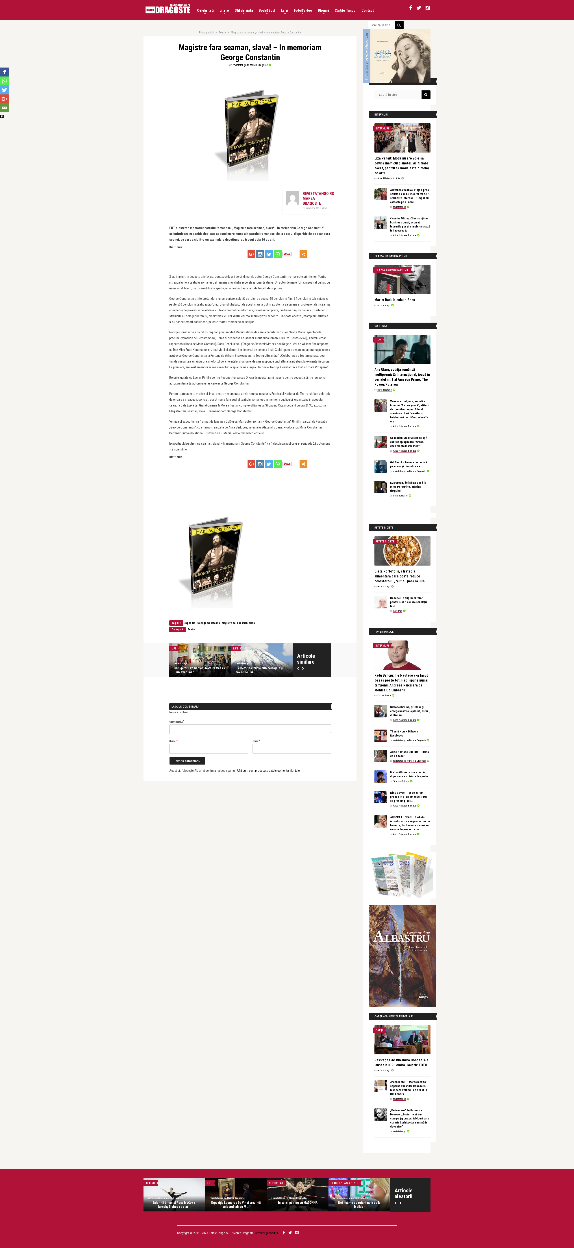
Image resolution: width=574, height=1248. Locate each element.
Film (378, 339)
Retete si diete (385, 541)
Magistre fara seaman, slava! (238, 623)
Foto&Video (303, 10)
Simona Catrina (401, 781)
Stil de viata (244, 10)
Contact (367, 10)
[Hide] (2, 116)
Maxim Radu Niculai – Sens (394, 300)
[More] (303, 254)
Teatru (222, 32)
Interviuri (382, 128)
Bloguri (323, 10)
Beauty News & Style (344, 1183)
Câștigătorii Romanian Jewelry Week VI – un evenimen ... (200, 670)
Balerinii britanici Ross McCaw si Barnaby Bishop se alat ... (174, 1205)
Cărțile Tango (345, 10)
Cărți (379, 1030)
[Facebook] (4, 72)
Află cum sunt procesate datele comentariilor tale (268, 770)
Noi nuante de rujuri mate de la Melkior (359, 1205)
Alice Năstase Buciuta (388, 178)
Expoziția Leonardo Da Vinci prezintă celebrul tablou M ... (236, 1205)
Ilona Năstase (384, 389)
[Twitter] (269, 254)
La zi (284, 10)
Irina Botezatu (400, 495)
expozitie (189, 623)
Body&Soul (267, 10)
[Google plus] (251, 254)
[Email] (4, 107)
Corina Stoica (384, 695)
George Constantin (208, 623)
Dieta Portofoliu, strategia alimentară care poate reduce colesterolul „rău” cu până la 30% (399, 576)
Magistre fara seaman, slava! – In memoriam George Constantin (266, 32)
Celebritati (205, 10)
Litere (224, 10)
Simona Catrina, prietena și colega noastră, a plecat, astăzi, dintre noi (410, 711)
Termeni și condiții (266, 1233)
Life (174, 648)
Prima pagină (206, 32)
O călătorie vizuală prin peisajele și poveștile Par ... (259, 670)
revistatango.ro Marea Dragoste (250, 65)
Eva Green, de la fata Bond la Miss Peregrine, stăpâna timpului (408, 486)
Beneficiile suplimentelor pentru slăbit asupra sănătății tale (408, 602)
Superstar (276, 1183)
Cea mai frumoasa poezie (392, 270)
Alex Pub (397, 611)
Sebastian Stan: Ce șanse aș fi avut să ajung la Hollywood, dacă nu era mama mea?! (408, 442)
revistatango (180, 663)
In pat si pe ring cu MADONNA (297, 1202)
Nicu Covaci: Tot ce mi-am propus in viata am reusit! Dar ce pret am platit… (408, 796)
